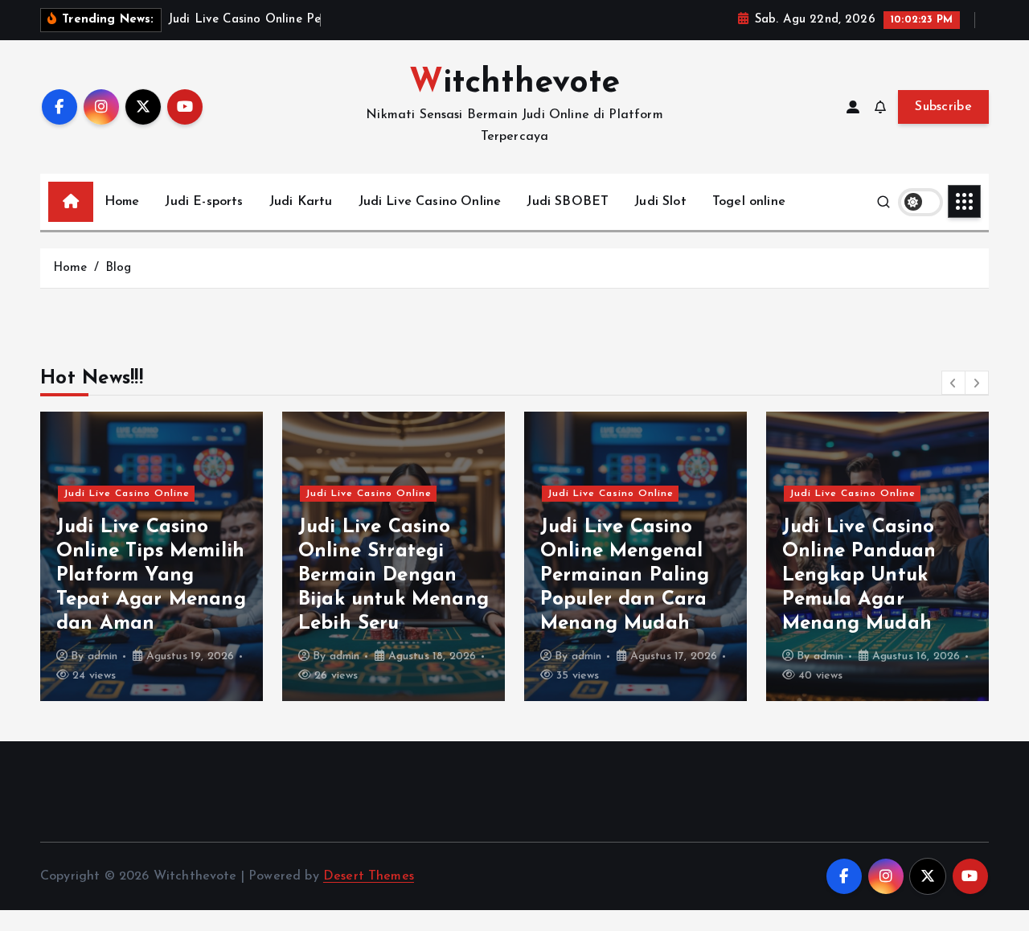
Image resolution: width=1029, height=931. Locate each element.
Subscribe (943, 106)
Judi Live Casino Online (430, 201)
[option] (151, 556)
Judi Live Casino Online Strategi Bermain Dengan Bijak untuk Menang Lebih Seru (393, 576)
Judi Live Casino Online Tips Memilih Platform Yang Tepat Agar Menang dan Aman (151, 576)
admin (103, 656)
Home (122, 201)
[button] (953, 383)
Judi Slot (660, 201)
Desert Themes (368, 876)
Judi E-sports (204, 201)
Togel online (748, 201)
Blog (118, 268)
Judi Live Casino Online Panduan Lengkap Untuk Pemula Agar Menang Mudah (859, 576)
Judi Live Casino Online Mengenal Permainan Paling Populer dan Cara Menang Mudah (625, 576)
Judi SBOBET (568, 201)
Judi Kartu (301, 201)
